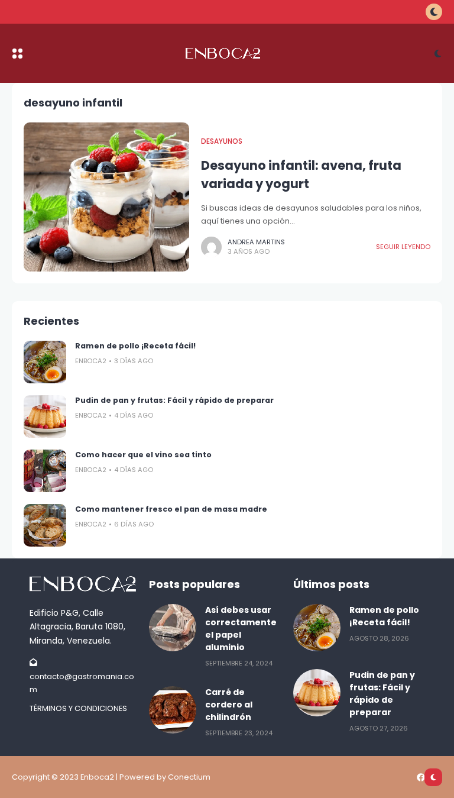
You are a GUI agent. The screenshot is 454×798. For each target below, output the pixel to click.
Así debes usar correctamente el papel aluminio (241, 628)
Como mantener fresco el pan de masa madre (171, 509)
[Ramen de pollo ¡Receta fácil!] (45, 362)
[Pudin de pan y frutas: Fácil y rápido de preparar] (45, 416)
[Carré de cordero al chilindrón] (172, 710)
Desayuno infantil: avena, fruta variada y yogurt (301, 174)
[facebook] (421, 777)
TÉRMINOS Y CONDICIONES (78, 708)
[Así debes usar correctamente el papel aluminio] (172, 627)
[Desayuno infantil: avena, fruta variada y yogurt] (106, 197)
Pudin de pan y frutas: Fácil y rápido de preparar (174, 400)
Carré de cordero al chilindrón (228, 704)
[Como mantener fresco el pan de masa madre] (45, 525)
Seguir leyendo (403, 246)
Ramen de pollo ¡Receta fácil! (135, 346)
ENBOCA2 (90, 361)
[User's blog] (83, 584)
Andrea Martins (256, 242)
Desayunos (221, 141)
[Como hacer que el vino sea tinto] (45, 471)
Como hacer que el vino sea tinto (143, 455)
